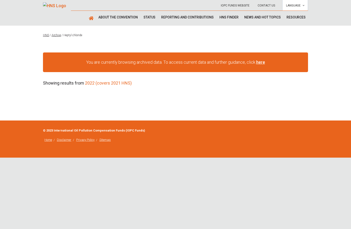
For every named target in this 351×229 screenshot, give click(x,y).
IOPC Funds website (235, 5)
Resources (296, 17)
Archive (56, 35)
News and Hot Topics (262, 17)
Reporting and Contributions (187, 17)
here (260, 62)
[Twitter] (306, 130)
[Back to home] (54, 3)
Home (48, 140)
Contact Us (266, 5)
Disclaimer (64, 140)
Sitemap (105, 140)
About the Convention (118, 17)
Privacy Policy (85, 140)
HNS (46, 35)
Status (149, 17)
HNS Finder (229, 17)
